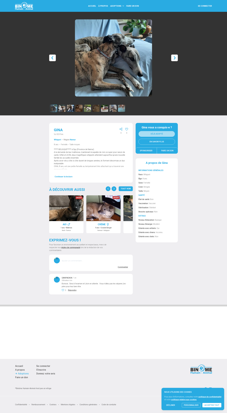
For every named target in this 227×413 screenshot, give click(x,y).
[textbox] (95, 260)
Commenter (123, 267)
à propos (103, 6)
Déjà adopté (157, 134)
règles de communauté (70, 247)
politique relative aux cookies (184, 399)
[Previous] (108, 188)
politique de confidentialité (210, 397)
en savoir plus (157, 142)
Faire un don (167, 151)
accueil (92, 6)
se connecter (205, 6)
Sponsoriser (146, 151)
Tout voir (126, 189)
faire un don (132, 6)
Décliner (170, 405)
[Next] (114, 188)
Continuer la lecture (63, 176)
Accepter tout (211, 405)
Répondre (72, 290)
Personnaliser (191, 405)
